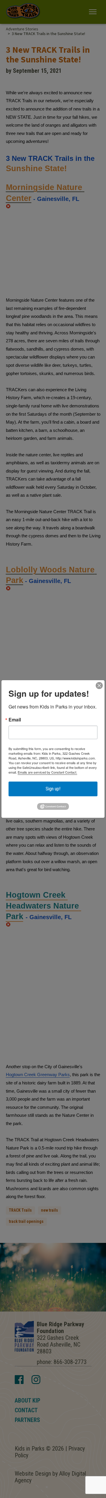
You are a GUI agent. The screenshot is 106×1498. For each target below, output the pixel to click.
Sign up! (53, 789)
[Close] (99, 685)
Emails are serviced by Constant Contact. (47, 772)
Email (15, 719)
